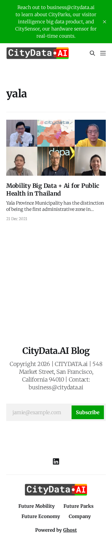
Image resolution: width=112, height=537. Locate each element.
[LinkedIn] (56, 461)
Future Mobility (36, 506)
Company (80, 516)
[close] (105, 22)
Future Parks (78, 506)
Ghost (70, 530)
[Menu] (103, 53)
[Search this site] (92, 53)
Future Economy (40, 516)
